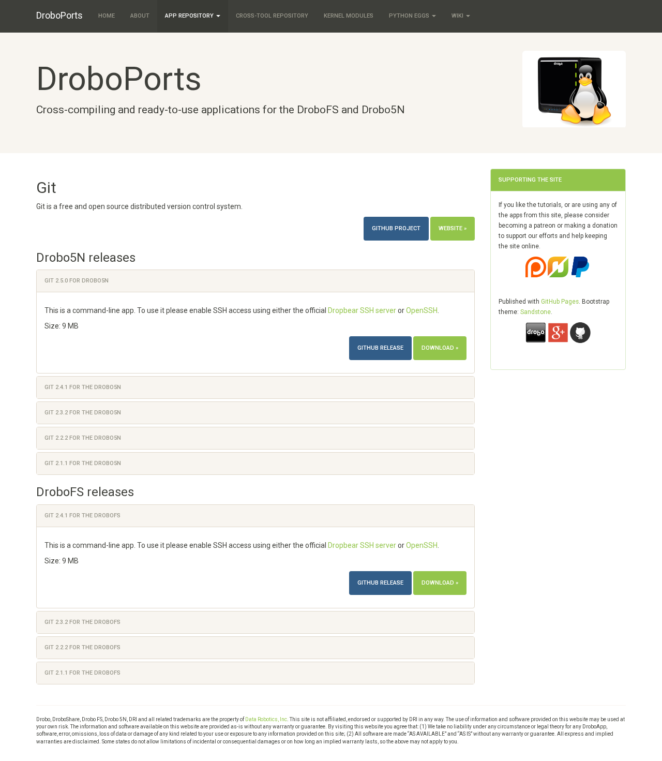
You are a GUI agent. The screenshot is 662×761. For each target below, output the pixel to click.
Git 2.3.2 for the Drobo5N (82, 412)
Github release (380, 348)
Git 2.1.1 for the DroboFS (82, 672)
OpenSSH (422, 310)
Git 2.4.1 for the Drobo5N (82, 387)
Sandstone (535, 312)
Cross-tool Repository (272, 15)
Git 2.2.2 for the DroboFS (82, 647)
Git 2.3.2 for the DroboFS (82, 622)
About (139, 15)
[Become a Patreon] (536, 275)
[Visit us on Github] (580, 340)
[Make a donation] (580, 275)
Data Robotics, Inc (266, 719)
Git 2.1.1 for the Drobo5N (82, 463)
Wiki (458, 15)
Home (106, 15)
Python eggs (410, 15)
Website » (453, 228)
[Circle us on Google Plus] (559, 340)
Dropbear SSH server (362, 310)
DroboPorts (59, 15)
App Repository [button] (190, 15)
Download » (440, 348)
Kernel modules (348, 15)
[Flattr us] (559, 275)
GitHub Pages (560, 301)
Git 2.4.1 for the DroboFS (82, 515)
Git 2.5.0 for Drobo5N (76, 280)
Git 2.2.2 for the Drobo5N (82, 438)
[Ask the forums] (535, 340)
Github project (396, 228)
